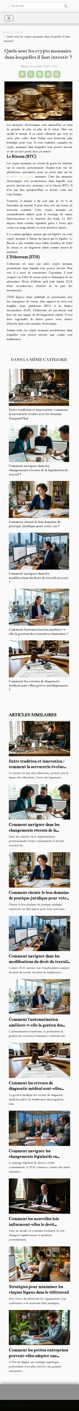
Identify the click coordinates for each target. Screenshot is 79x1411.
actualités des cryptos (20, 176)
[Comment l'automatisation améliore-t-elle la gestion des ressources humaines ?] (39, 607)
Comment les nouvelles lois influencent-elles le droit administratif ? (34, 1224)
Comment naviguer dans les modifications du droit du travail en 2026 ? (38, 578)
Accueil (6, 32)
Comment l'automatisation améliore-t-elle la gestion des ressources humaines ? (36, 1025)
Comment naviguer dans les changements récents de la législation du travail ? (38, 470)
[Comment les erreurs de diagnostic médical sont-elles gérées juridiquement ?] (39, 658)
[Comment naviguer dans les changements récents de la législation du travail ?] (39, 443)
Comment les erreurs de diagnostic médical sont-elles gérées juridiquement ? (38, 685)
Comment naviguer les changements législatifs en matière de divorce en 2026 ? (35, 1156)
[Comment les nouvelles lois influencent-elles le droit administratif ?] (39, 1196)
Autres (19, 32)
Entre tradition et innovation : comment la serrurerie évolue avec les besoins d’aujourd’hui (38, 414)
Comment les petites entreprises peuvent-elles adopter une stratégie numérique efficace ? (38, 1355)
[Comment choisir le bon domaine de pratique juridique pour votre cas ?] (39, 499)
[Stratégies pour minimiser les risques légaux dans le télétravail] (39, 1264)
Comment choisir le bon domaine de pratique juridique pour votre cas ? (39, 898)
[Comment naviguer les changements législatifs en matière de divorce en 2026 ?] (39, 1128)
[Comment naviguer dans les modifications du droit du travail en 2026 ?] (39, 551)
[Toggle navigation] (8, 18)
